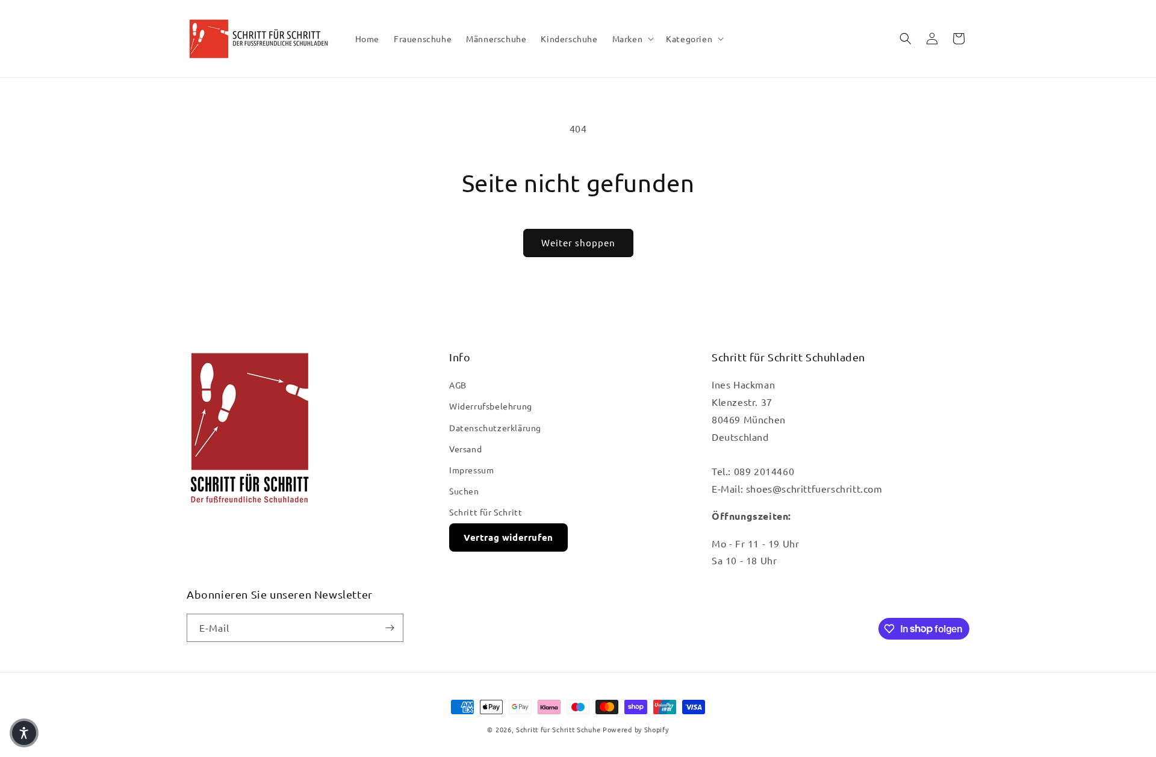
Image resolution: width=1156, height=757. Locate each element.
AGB (458, 384)
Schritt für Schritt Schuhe (558, 729)
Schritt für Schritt (485, 511)
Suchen (464, 490)
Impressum (471, 469)
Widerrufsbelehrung (490, 405)
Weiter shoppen (578, 242)
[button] (632, 38)
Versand (465, 448)
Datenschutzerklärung (495, 427)
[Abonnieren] (389, 628)
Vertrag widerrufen (508, 537)
